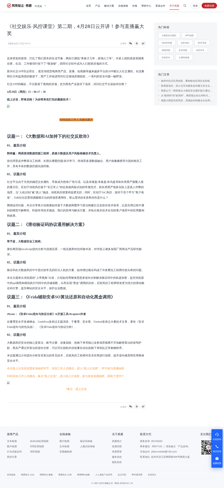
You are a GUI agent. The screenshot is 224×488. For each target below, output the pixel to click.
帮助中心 (146, 5)
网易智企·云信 (27, 474)
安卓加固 (183, 49)
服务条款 (117, 456)
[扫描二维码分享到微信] (130, 43)
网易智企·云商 (65, 474)
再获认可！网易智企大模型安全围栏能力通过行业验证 (187, 90)
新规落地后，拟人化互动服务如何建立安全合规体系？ (187, 85)
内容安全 (166, 57)
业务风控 (185, 42)
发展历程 (117, 446)
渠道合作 (160, 5)
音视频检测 (65, 451)
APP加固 (189, 35)
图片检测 (12, 446)
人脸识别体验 (87, 446)
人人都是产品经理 (103, 474)
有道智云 (152, 474)
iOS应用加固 (37, 446)
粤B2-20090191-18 (123, 483)
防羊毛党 (202, 42)
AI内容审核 (167, 42)
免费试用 (209, 5)
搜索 (184, 5)
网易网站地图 (83, 474)
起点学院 (122, 474)
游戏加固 (166, 49)
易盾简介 (117, 441)
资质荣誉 (117, 451)
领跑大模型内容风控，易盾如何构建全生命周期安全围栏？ (187, 100)
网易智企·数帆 (46, 474)
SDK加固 (35, 451)
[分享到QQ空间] (136, 43)
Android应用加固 (39, 441)
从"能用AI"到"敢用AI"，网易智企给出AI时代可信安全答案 (187, 95)
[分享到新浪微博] (143, 43)
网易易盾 (19, 5)
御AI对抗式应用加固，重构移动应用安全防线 (185, 80)
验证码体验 (86, 441)
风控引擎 (12, 456)
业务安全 (200, 49)
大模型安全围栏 (169, 35)
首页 (88, 5)
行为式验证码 (14, 451)
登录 (195, 5)
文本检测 (12, 441)
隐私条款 (117, 462)
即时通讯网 (137, 474)
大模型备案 (184, 57)
